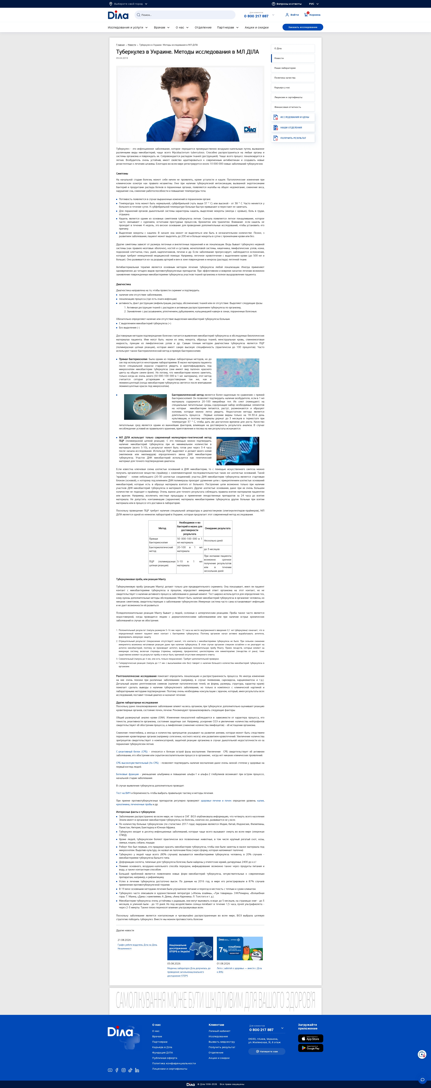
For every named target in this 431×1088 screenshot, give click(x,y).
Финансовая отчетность (287, 107)
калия (260, 800)
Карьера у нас (282, 87)
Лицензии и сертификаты (288, 97)
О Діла (278, 48)
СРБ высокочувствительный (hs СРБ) (137, 763)
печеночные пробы (141, 804)
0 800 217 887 (256, 16)
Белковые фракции (127, 774)
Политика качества (284, 78)
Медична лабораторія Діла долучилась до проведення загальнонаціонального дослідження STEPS (188, 972)
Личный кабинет (219, 1031)
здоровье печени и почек (216, 800)
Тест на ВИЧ (123, 793)
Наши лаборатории (285, 68)
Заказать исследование (302, 27)
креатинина (122, 804)
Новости (279, 58)
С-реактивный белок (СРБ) (132, 751)
